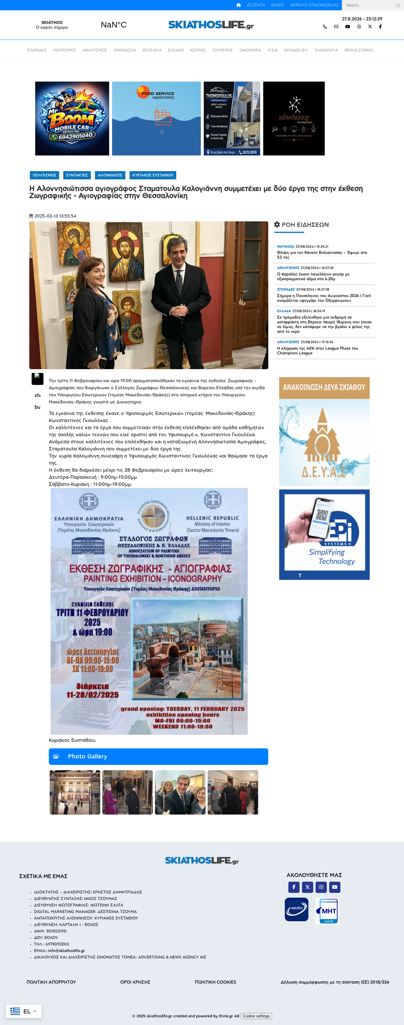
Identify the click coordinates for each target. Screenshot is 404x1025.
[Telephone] (325, 27)
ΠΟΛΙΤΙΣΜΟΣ (64, 50)
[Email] (336, 27)
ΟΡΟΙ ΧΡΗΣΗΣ (135, 982)
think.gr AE (229, 1016)
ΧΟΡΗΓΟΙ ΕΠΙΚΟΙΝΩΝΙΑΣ (314, 5)
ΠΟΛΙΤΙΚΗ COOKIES (215, 982)
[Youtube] (348, 27)
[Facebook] (380, 27)
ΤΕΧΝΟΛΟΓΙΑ (326, 50)
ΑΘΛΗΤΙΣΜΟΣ (95, 50)
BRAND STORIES (359, 50)
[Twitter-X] (370, 27)
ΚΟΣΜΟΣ (198, 50)
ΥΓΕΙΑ (272, 50)
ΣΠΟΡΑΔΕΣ (37, 50)
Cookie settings (256, 1016)
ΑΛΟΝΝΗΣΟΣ (110, 175)
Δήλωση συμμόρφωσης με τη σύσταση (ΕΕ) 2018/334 (335, 982)
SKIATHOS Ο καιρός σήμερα (83, 24)
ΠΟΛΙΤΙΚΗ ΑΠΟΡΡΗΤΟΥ (51, 982)
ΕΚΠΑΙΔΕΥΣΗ (296, 50)
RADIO (277, 5)
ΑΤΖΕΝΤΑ (256, 5)
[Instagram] (359, 27)
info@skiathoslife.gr (66, 951)
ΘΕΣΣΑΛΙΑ (152, 50)
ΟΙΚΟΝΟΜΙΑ (250, 50)
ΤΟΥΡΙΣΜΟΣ (222, 50)
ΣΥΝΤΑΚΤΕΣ (77, 175)
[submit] (398, 5)
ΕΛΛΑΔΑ (176, 50)
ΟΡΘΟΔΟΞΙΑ (125, 50)
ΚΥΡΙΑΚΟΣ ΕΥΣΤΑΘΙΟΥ (152, 175)
